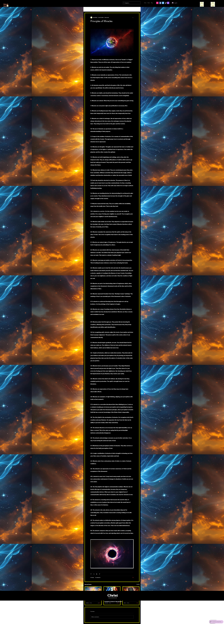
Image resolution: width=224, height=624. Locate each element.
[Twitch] (168, 3)
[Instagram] (157, 3)
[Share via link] (99, 573)
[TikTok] (166, 3)
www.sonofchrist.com (112, 597)
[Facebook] (160, 3)
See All (138, 584)
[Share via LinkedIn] (96, 573)
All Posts (87, 9)
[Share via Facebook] (91, 573)
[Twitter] (163, 3)
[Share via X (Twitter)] (93, 573)
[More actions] (133, 17)
